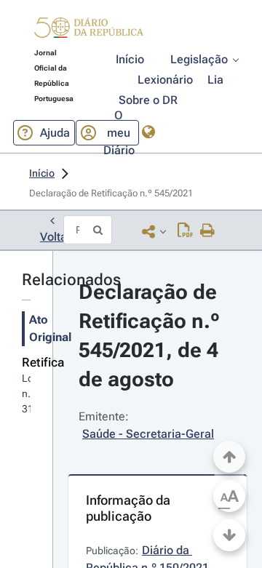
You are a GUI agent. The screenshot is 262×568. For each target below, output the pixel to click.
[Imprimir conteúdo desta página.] (207, 231)
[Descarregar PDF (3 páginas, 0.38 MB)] (185, 231)
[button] (88, 29)
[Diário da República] (88, 30)
